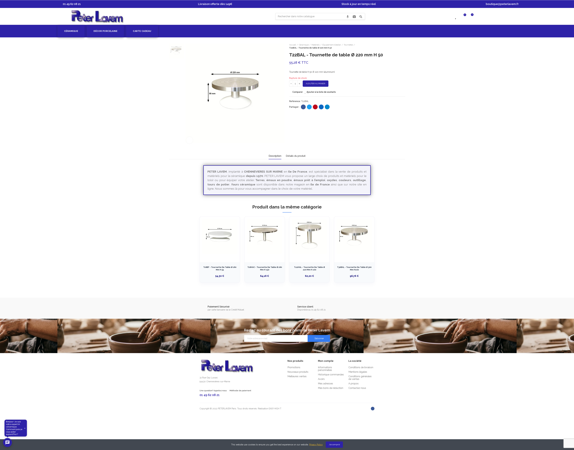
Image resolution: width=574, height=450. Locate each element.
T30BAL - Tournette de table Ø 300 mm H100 (354, 268)
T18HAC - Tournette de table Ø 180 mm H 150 (264, 268)
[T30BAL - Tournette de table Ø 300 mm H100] (354, 236)
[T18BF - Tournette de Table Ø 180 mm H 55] (219, 236)
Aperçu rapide (232, 233)
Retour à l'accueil (399, 46)
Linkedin (321, 107)
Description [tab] (275, 155)
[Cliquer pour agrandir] (189, 140)
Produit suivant (403, 46)
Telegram (327, 107)
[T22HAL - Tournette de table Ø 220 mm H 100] (309, 236)
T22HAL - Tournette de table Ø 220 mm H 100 (309, 268)
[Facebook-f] (372, 408)
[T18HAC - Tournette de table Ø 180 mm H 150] (264, 236)
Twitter (309, 107)
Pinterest (315, 107)
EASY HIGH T (275, 408)
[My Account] (478, 16)
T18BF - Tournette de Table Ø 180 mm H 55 (219, 268)
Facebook (303, 107)
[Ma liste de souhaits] (456, 16)
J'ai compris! (334, 444)
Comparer (297, 92)
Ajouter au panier (315, 83)
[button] (70, 4)
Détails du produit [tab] (296, 155)
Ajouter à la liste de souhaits (321, 92)
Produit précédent (395, 46)
